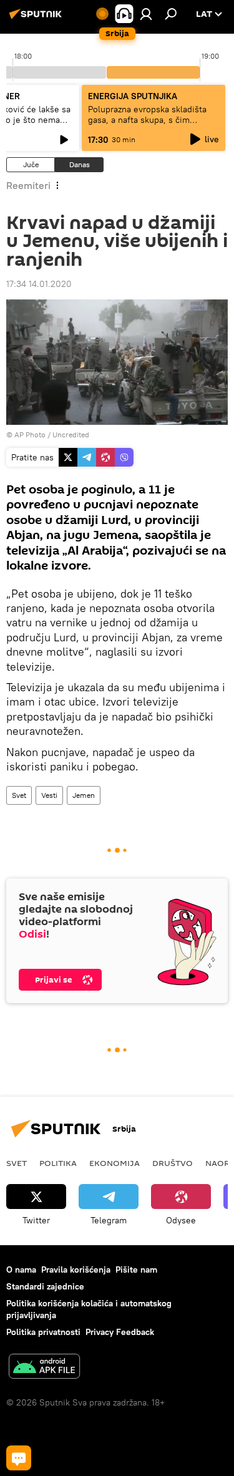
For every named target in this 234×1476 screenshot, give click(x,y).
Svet (19, 795)
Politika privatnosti (43, 1332)
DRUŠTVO (172, 1162)
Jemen (83, 795)
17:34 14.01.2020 (39, 283)
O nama (21, 1269)
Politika (58, 1162)
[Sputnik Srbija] (37, 18)
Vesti (49, 795)
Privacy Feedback (119, 1332)
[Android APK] (44, 1368)
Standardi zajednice (45, 1286)
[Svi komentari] (18, 1457)
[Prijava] (146, 13)
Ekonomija (114, 1162)
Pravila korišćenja (75, 1269)
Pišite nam (136, 1269)
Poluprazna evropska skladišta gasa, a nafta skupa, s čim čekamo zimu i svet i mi (147, 120)
